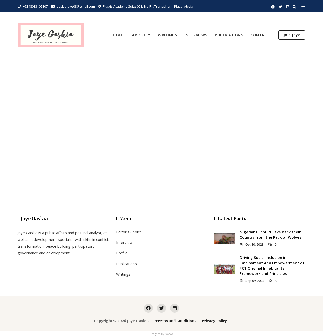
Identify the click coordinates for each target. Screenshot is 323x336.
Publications (229, 35)
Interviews (195, 35)
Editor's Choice (129, 231)
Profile (122, 252)
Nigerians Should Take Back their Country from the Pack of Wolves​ (270, 234)
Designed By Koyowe (161, 334)
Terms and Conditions (175, 321)
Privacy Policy (214, 321)
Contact (260, 35)
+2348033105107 (35, 6)
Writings (167, 35)
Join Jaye (292, 34)
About (139, 35)
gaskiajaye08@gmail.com (75, 6)
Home (118, 35)
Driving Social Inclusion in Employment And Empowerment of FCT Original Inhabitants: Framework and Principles (272, 265)
